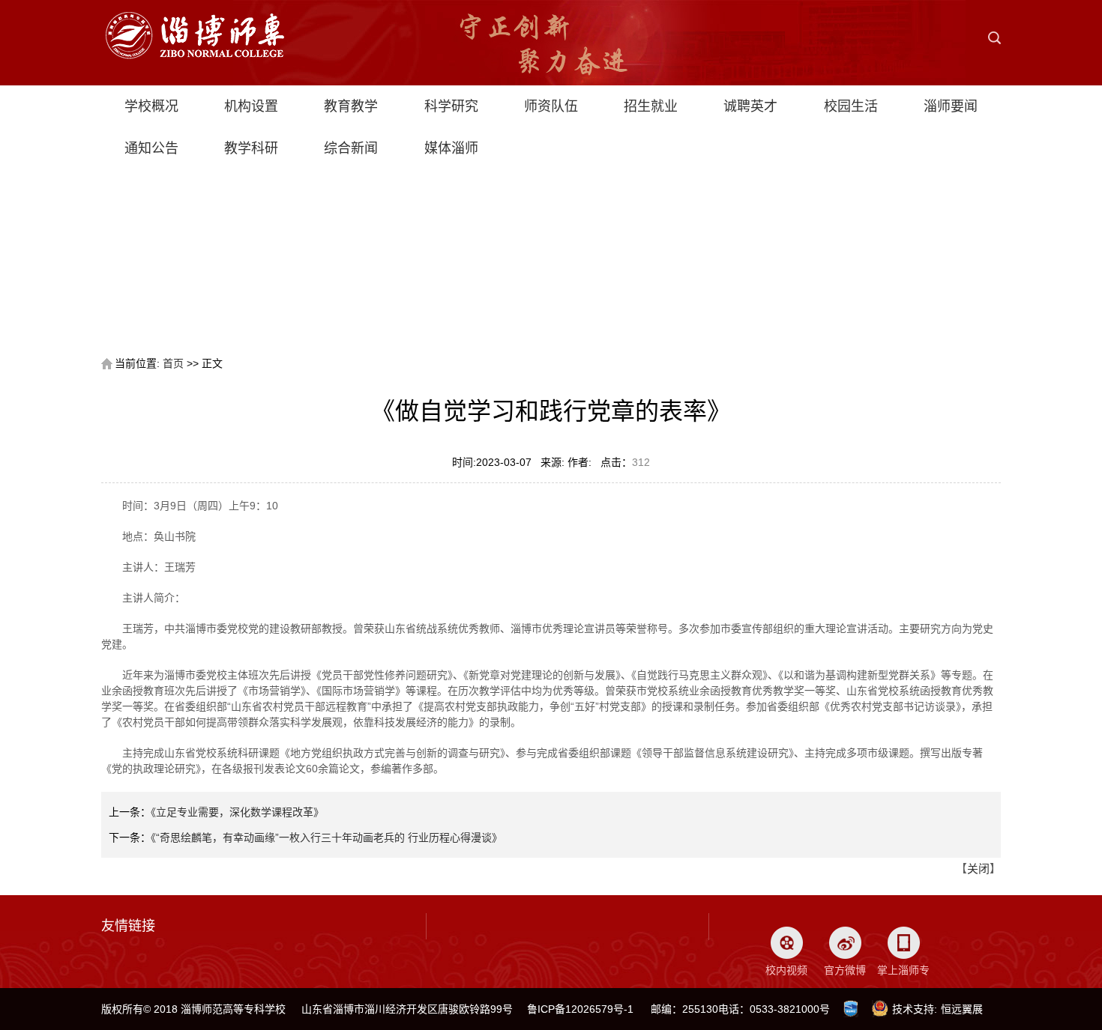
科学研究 (451, 106)
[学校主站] (194, 19)
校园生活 (851, 106)
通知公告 (151, 148)
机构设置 (251, 106)
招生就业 (651, 106)
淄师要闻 (951, 106)
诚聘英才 (750, 106)
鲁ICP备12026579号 (575, 1009)
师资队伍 (551, 106)
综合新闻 (351, 148)
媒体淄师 (451, 148)
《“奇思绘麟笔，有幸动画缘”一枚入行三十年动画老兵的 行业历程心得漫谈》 (326, 837)
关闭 (978, 868)
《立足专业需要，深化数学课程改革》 (237, 812)
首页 (173, 363)
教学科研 (251, 148)
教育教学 (351, 106)
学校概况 (151, 106)
